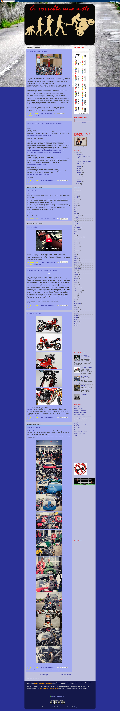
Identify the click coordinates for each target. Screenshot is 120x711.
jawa (75, 245)
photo (75, 284)
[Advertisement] (84, 339)
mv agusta (77, 268)
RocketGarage (33, 431)
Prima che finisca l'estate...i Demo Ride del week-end (44, 123)
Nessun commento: (50, 180)
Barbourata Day (32, 227)
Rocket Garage (78, 426)
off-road (35, 264)
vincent (76, 315)
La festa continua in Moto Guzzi (37, 51)
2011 (77, 152)
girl (75, 233)
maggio (79, 172)
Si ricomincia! (31, 190)
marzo (79, 177)
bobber (76, 205)
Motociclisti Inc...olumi (80, 420)
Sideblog (76, 429)
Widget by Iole (83, 122)
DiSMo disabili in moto (80, 412)
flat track (76, 229)
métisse (76, 258)
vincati (76, 313)
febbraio (79, 179)
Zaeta (75, 435)
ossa (75, 280)
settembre (80, 154)
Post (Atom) (35, 678)
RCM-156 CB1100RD (34, 314)
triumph (76, 309)
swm (75, 299)
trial (75, 305)
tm (75, 301)
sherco (76, 294)
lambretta (76, 250)
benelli (76, 198)
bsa (75, 209)
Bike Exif (76, 406)
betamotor (77, 200)
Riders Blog (32, 302)
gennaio (79, 181)
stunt (75, 295)
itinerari (34, 307)
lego (75, 254)
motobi (76, 266)
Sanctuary (30, 409)
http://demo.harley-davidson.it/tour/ (36, 164)
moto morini (48, 669)
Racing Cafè (77, 422)
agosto (79, 166)
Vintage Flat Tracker (79, 433)
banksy (76, 196)
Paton (75, 282)
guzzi (34, 115)
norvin (75, 276)
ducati (39, 669)
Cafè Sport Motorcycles (80, 410)
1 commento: (48, 113)
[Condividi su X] (60, 113)
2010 (77, 184)
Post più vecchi (65, 674)
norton (76, 274)
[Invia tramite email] (57, 113)
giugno (79, 170)
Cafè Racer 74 (84, 376)
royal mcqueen (78, 290)
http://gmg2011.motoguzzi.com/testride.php (38, 174)
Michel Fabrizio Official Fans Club (83, 416)
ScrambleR (84, 394)
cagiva (76, 217)
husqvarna (77, 241)
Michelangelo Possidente (80, 418)
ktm (75, 248)
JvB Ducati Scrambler (86, 367)
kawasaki (76, 246)
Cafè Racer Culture (79, 408)
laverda (76, 252)
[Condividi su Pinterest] (63, 113)
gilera (75, 231)
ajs (75, 192)
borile (75, 207)
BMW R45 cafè (85, 386)
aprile (79, 174)
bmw (75, 203)
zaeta (75, 325)
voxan (75, 319)
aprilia (75, 194)
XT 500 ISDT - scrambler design (85, 356)
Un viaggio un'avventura (80, 431)
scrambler (76, 292)
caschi (76, 219)
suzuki (76, 297)
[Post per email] (54, 113)
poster (76, 286)
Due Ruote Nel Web (79, 414)
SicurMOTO (77, 427)
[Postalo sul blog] (59, 113)
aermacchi (77, 190)
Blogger (76, 706)
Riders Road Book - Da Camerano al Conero (42, 270)
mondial (76, 260)
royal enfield (77, 288)
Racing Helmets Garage (80, 424)
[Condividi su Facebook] (62, 113)
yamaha (76, 323)
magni (75, 256)
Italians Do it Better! (33, 427)
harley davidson (78, 237)
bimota (76, 201)
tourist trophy (77, 303)
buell (75, 211)
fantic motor (77, 227)
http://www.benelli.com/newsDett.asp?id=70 (39, 135)
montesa (76, 262)
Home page (44, 674)
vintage (39, 264)
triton (75, 307)
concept (76, 223)
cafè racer (35, 669)
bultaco (76, 213)
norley (75, 272)
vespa (75, 311)
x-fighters (76, 321)
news (37, 115)
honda (34, 419)
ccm (75, 221)
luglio (78, 168)
